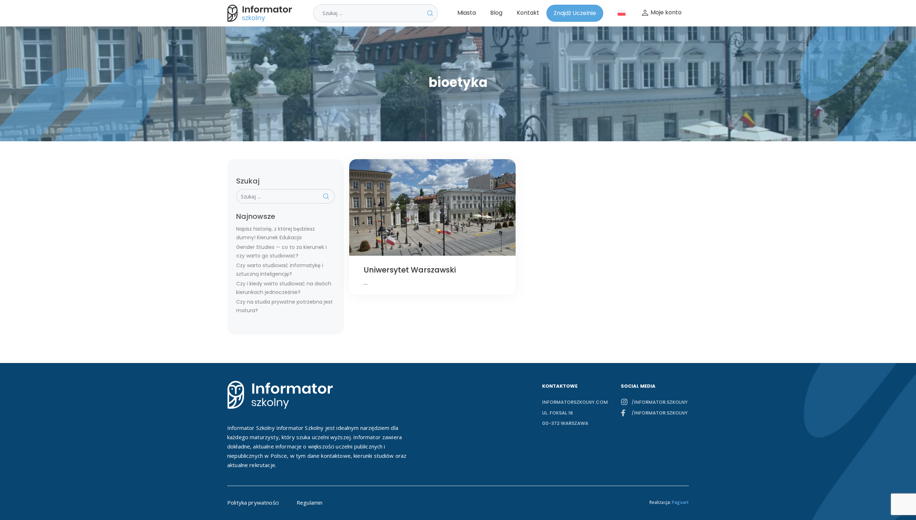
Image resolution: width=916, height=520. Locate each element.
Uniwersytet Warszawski (410, 270)
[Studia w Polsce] (261, 13)
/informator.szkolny (660, 402)
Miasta (466, 13)
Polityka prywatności (253, 502)
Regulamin (309, 502)
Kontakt (528, 13)
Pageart (680, 502)
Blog (496, 13)
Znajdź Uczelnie (575, 13)
